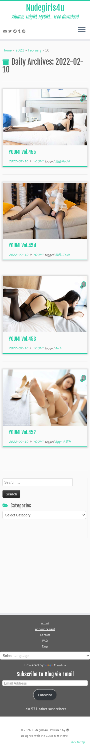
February (35, 50)
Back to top (77, 742)
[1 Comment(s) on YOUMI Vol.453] (84, 289)
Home (7, 50)
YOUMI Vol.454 (22, 245)
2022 (19, 50)
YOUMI (38, 161)
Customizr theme (57, 736)
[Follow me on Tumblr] (20, 31)
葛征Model (62, 161)
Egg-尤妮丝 (63, 441)
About (45, 623)
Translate (60, 665)
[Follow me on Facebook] (15, 31)
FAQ (45, 641)
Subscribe (45, 695)
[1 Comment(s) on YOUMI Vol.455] (84, 102)
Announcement (45, 629)
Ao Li (58, 348)
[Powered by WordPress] (68, 729)
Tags (45, 646)
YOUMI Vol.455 (22, 152)
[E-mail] (5, 31)
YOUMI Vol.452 (22, 432)
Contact (45, 635)
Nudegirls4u (45, 7)
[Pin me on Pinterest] (24, 31)
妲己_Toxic (62, 255)
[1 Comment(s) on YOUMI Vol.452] (84, 382)
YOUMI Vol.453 (22, 339)
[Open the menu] (82, 29)
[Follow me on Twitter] (10, 31)
